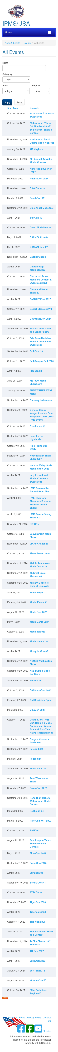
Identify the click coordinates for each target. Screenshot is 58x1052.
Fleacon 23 (36, 370)
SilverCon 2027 (38, 853)
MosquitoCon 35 (39, 651)
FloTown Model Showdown (38, 382)
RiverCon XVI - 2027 (40, 820)
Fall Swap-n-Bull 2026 (42, 361)
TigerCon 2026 (38, 902)
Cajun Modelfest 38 (40, 227)
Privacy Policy (34, 1017)
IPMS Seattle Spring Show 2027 (40, 516)
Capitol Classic (38, 256)
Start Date (12, 108)
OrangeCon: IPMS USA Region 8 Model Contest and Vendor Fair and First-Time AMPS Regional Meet (41, 726)
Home (8, 32)
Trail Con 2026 (37, 921)
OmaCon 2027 (37, 709)
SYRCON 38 (36, 892)
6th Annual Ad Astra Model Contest (41, 160)
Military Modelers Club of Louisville (39, 584)
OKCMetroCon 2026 (40, 690)
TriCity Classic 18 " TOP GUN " (40, 943)
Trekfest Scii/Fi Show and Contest (41, 933)
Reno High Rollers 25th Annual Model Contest (40, 801)
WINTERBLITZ (37, 970)
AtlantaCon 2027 (39, 178)
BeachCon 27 (37, 198)
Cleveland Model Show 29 (39, 291)
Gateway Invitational (41, 400)
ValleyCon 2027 (38, 960)
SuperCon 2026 (38, 863)
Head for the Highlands (36, 437)
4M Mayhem (36, 149)
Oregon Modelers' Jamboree (39, 740)
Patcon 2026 (36, 748)
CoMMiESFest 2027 (40, 299)
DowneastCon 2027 (40, 318)
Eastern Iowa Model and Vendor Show (40, 330)
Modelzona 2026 (39, 641)
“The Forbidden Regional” (38, 991)
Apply (7, 102)
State (5, 85)
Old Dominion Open (41, 700)
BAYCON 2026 (37, 188)
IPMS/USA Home (16, 1017)
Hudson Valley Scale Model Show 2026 (41, 467)
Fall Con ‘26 (36, 351)
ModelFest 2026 (38, 612)
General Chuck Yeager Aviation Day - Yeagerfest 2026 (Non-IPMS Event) (42, 414)
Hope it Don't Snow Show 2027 (40, 457)
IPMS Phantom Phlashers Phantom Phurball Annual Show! (40, 502)
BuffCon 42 (36, 217)
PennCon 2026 (38, 768)
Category (7, 74)
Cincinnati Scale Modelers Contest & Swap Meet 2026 (41, 279)
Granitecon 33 (37, 426)
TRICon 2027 (37, 951)
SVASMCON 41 (38, 882)
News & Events (12, 42)
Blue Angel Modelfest (41, 207)
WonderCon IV (38, 980)
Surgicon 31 (36, 872)
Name (5, 62)
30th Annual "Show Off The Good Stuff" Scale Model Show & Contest (41, 127)
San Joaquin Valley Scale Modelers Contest (40, 843)
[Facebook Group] (21, 1031)
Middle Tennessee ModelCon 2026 (40, 564)
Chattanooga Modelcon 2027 (38, 268)
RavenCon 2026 (38, 788)
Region (36, 85)
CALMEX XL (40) (39, 237)
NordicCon (36, 680)
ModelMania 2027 (39, 621)
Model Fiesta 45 (38, 602)
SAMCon (34, 830)
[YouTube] (38, 1031)
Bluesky (47, 1031)
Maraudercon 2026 (40, 553)
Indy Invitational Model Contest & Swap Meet (39, 478)
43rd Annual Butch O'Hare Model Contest (42, 141)
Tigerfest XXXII (38, 911)
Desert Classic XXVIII (41, 308)
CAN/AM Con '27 (39, 247)
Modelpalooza (37, 631)
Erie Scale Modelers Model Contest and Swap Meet (40, 341)
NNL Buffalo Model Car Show (40, 672)
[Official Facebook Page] (30, 1031)
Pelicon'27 (35, 758)
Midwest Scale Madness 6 (38, 574)
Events (27, 42)
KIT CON (34, 524)
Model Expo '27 (38, 592)
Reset (20, 102)
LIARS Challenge (39, 543)
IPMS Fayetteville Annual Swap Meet (40, 489)
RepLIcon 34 (37, 810)
